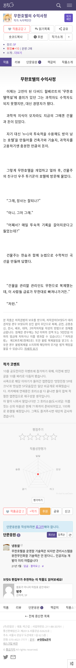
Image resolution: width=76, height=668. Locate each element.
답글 (26, 566)
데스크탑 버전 (10, 643)
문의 (32, 639)
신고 (67, 511)
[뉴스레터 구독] (13, 657)
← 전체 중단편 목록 (38, 616)
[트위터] (5, 657)
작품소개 (67, 62)
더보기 (18, 53)
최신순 (51, 535)
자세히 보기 (31, 349)
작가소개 (57, 37)
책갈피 (52, 62)
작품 (6, 62)
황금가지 (10, 649)
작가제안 (68, 18)
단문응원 (33, 62)
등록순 (61, 535)
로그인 (40, 527)
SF (14, 44)
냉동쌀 (16, 546)
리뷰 (17, 62)
